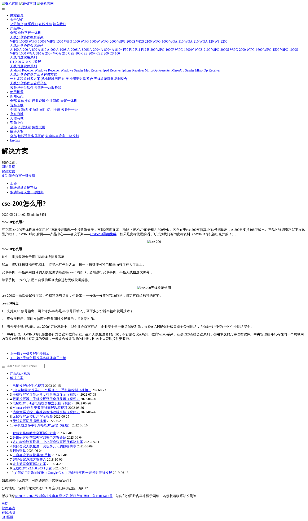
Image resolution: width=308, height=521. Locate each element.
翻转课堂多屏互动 (23, 188)
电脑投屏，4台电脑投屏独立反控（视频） (44, 403)
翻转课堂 (19, 450)
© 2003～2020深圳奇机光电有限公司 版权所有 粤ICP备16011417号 (64, 496)
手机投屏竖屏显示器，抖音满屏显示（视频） (46, 394)
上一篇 (29, 353)
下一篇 (38, 358)
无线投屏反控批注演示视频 (33, 416)
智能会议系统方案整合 (29, 459)
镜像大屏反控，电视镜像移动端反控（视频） (46, 412)
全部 (13, 33)
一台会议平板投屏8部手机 (32, 455)
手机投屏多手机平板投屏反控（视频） (42, 425)
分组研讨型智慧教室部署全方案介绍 (39, 437)
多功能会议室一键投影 (18, 175)
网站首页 (16, 15)
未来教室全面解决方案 (29, 464)
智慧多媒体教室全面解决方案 (34, 433)
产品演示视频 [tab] (20, 373)
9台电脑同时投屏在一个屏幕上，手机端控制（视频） (52, 390)
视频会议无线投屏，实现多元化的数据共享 (44, 446)
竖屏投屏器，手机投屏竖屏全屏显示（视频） (46, 399)
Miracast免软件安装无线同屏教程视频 (40, 407)
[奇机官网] (154, 4)
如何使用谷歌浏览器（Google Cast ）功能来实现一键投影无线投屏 (63, 472)
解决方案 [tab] (16, 378)
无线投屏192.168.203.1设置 (32, 468)
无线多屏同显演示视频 (29, 421)
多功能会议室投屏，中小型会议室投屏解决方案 (48, 442)
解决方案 (8, 171)
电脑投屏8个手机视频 (28, 385)
